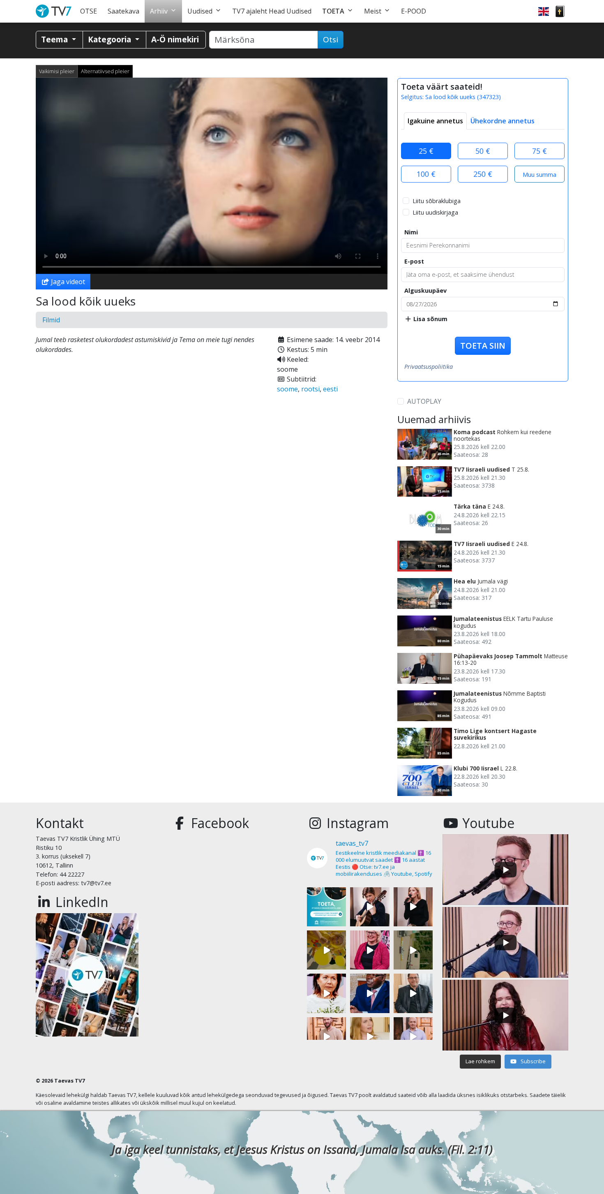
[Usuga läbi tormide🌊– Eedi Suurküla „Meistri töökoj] (413, 1036)
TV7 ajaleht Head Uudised (271, 11)
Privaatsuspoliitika (428, 366)
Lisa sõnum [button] (429, 319)
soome (287, 388)
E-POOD (413, 11)
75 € (539, 151)
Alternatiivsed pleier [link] (105, 71)
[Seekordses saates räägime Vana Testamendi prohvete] (369, 1036)
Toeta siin (482, 345)
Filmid (51, 319)
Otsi (330, 39)
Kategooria (110, 39)
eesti (330, 388)
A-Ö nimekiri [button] (175, 39)
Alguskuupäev (425, 290)
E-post (414, 261)
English (543, 11)
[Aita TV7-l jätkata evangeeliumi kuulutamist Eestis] (326, 906)
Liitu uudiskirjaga (435, 212)
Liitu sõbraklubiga (437, 201)
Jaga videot (67, 281)
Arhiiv (159, 11)
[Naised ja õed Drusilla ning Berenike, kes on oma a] (326, 993)
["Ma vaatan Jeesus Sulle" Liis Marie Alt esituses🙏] (369, 906)
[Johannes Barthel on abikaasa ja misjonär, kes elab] (413, 993)
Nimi (411, 232)
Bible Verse (560, 11)
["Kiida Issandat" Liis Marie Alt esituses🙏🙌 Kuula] (413, 906)
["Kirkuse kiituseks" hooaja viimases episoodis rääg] (369, 950)
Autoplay (424, 401)
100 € (426, 174)
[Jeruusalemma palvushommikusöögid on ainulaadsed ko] (369, 993)
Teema (55, 39)
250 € (482, 174)
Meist (372, 11)
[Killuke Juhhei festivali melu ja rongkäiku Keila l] (326, 950)
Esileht (55, 11)
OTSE (88, 11)
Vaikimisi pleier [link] (56, 71)
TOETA (333, 11)
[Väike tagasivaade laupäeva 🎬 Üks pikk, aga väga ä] (413, 950)
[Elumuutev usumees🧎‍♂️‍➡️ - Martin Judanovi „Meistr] (326, 1036)
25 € (426, 151)
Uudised (199, 11)
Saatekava (123, 11)
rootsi (310, 388)
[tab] (435, 121)
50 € (482, 151)
